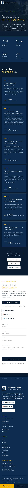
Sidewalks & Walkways (7, 426)
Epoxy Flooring (5, 429)
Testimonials (5, 445)
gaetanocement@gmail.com (8, 466)
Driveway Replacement (7, 419)
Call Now (8, 486)
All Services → (5, 431)
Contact (3, 452)
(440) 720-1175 (7, 464)
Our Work (4, 442)
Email (3, 337)
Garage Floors (5, 421)
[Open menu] (25, 2)
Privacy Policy (5, 455)
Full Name (5, 324)
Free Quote (20, 486)
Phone (4, 331)
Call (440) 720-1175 (12, 302)
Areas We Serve (6, 447)
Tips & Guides (5, 450)
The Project (6, 344)
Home (3, 440)
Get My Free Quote (13, 358)
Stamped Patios (5, 424)
